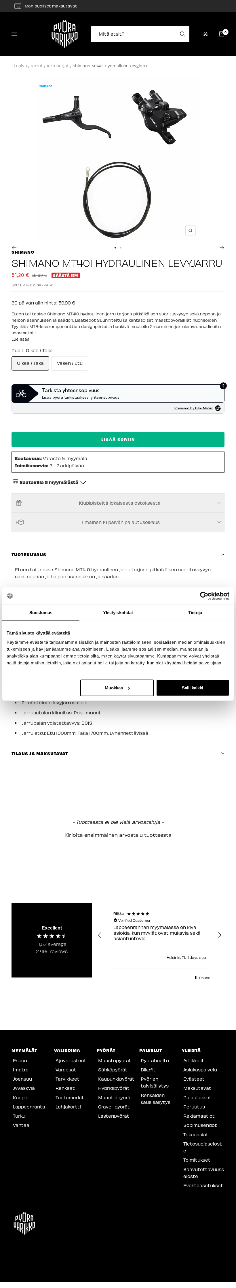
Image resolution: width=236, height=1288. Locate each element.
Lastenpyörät (113, 1116)
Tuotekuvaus (29, 554)
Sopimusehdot (200, 1125)
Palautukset (197, 1097)
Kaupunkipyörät (116, 1078)
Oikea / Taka (30, 363)
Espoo (20, 1060)
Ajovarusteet (71, 1060)
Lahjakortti (68, 1106)
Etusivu (19, 65)
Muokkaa (114, 687)
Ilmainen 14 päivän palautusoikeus (121, 522)
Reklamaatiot (199, 1116)
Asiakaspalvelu (200, 1069)
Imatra (20, 1069)
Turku (19, 1116)
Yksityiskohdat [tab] (118, 612)
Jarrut (37, 65)
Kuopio (20, 1097)
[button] (118, 834)
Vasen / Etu (70, 363)
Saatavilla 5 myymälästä (49, 482)
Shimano (23, 251)
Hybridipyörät (114, 1088)
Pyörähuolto (155, 1060)
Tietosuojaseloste (202, 1147)
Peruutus (194, 1106)
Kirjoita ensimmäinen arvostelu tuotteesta (118, 835)
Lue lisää (21, 339)
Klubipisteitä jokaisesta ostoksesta (120, 503)
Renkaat (65, 1088)
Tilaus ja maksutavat (40, 753)
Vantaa (21, 1125)
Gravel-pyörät (114, 1106)
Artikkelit (193, 1060)
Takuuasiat (195, 1134)
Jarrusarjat (57, 65)
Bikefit (148, 1069)
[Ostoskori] (221, 33)
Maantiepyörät (115, 1097)
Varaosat (66, 1069)
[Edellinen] (14, 248)
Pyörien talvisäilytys (155, 1082)
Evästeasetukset (203, 1185)
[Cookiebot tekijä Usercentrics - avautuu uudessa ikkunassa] (204, 596)
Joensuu (22, 1078)
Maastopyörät (114, 1060)
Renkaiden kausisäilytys (155, 1098)
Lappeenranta (29, 1106)
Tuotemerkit (70, 1097)
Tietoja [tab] (195, 612)
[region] (159, 935)
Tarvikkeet (67, 1078)
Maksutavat (197, 1088)
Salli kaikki (192, 687)
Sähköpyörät (112, 1069)
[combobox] (142, 33)
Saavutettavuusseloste (203, 1172)
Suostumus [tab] (41, 612)
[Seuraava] (222, 248)
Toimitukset (196, 1159)
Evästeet (194, 1078)
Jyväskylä (24, 1088)
